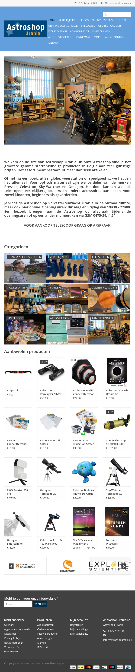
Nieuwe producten (47, 633)
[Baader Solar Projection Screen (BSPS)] (84, 422)
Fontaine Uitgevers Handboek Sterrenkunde (114, 541)
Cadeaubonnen (114, 37)
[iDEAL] (80, 667)
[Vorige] (11, 566)
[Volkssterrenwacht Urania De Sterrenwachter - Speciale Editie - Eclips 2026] (117, 372)
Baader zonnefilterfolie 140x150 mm (16, 442)
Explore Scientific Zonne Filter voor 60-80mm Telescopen (83, 392)
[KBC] (127, 667)
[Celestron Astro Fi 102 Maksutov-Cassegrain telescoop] (51, 521)
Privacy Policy (12, 638)
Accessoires (105, 20)
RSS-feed (42, 647)
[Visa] (96, 667)
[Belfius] (119, 667)
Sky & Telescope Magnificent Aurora (83, 541)
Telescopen (86, 20)
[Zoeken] (105, 14)
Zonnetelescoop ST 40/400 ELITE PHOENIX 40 (116, 442)
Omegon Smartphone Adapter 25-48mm (14, 541)
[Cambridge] (25, 565)
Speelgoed (88, 25)
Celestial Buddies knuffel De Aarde (83, 491)
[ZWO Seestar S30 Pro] (18, 472)
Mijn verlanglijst (79, 633)
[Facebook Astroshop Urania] (128, 598)
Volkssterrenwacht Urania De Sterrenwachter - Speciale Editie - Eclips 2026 (117, 392)
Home (52, 20)
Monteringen (101, 31)
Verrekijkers (67, 20)
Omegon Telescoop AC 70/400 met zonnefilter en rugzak (48, 492)
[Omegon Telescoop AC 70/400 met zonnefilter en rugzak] (51, 472)
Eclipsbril (12, 390)
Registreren (76, 624)
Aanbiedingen (79, 31)
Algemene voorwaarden (17, 629)
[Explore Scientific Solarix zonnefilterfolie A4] (51, 422)
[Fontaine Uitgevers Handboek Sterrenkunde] (117, 521)
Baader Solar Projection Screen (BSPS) (83, 442)
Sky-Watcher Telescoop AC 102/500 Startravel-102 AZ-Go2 (115, 492)
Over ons (9, 624)
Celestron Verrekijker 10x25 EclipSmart (50, 392)
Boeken (121, 20)
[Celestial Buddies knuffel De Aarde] (84, 472)
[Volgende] (123, 566)
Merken (53, 42)
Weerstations (57, 31)
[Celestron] (68, 565)
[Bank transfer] (72, 667)
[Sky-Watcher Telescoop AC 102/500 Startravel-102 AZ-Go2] (117, 472)
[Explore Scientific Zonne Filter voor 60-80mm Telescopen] (84, 372)
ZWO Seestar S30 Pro (17, 491)
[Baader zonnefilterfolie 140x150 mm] (18, 422)
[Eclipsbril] (18, 372)
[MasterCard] (88, 667)
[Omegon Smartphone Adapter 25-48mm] (18, 521)
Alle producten (45, 624)
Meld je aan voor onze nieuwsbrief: (31, 598)
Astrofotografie (60, 37)
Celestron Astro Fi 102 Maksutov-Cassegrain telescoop (51, 541)
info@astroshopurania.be (117, 639)
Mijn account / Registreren (118, 3)
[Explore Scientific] (110, 565)
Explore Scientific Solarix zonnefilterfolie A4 (50, 442)
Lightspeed (59, 663)
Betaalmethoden (13, 642)
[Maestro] (112, 667)
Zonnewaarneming (88, 37)
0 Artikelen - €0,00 (87, 3)
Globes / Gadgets (110, 25)
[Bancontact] (104, 667)
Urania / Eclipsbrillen (63, 25)
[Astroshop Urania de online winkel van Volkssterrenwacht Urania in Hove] (25, 28)
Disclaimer (10, 633)
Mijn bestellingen (79, 629)
